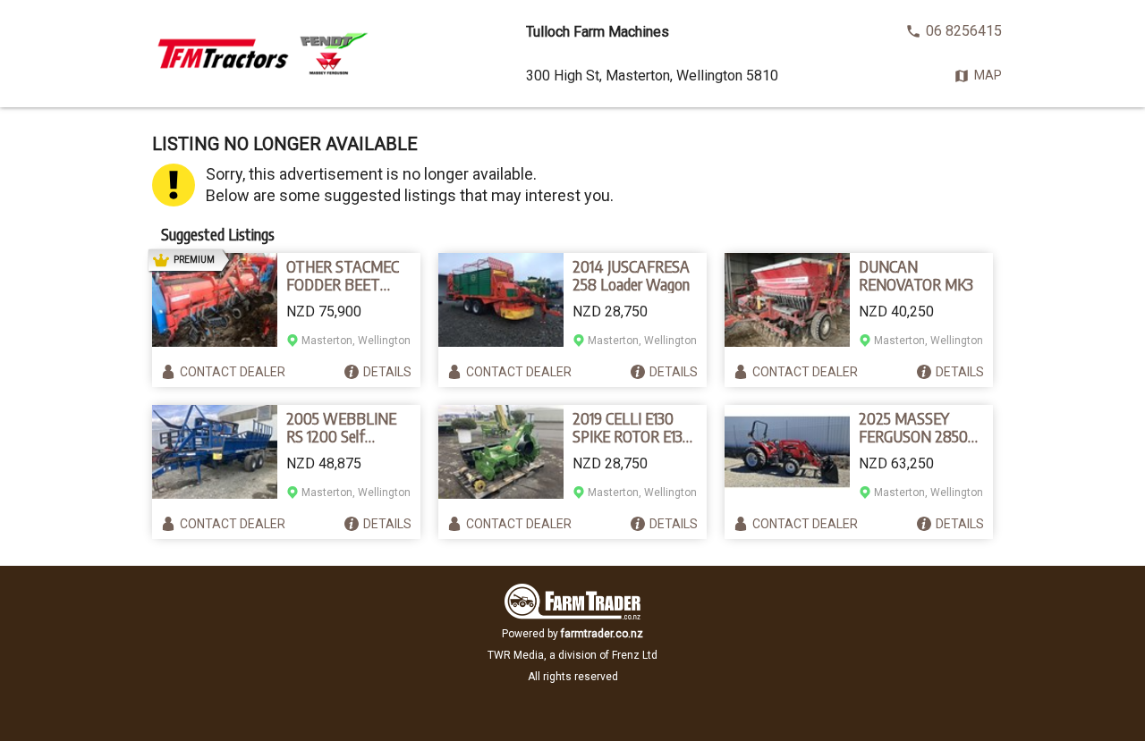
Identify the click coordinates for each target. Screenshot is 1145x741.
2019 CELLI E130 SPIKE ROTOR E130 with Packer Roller (631, 427)
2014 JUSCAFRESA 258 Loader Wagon (631, 275)
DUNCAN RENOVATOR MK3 (916, 275)
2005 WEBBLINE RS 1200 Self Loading (341, 427)
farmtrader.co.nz (602, 633)
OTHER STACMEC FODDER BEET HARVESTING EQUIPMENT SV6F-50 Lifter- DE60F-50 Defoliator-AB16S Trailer (348, 275)
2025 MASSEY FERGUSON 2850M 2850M (919, 427)
